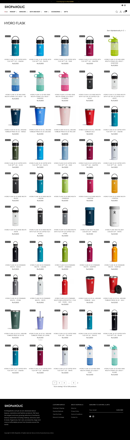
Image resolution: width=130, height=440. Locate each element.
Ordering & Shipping (58, 408)
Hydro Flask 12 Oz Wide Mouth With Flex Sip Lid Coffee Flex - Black (90, 96)
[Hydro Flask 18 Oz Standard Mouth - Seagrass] (65, 251)
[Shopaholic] (14, 7)
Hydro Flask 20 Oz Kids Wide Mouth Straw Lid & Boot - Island (114, 370)
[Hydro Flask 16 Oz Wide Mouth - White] (15, 216)
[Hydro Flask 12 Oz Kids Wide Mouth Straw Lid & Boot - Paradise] (40, 81)
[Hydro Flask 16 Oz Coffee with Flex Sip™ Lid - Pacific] (40, 149)
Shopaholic (18, 433)
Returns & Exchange (58, 417)
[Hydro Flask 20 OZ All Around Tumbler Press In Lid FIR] (15, 320)
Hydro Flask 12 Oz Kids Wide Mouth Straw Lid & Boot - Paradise (40, 96)
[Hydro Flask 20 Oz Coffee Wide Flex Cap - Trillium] (65, 320)
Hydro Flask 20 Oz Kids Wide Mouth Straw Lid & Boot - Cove (90, 370)
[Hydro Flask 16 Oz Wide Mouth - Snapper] (90, 183)
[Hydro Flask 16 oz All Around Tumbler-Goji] (90, 116)
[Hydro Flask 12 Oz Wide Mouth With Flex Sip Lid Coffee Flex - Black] (90, 81)
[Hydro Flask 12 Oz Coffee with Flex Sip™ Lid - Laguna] (15, 46)
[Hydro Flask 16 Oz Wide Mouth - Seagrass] (65, 183)
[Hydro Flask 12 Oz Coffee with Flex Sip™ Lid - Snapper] (90, 46)
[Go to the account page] (121, 12)
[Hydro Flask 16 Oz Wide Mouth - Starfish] (114, 183)
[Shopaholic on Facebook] (122, 5)
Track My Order (57, 414)
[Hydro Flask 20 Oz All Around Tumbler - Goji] (90, 285)
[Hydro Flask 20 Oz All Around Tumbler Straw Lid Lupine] (40, 320)
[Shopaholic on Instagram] (125, 5)
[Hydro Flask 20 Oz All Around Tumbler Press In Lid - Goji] (114, 285)
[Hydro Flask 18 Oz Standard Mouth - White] (40, 285)
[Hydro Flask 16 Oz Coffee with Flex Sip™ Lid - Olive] (15, 149)
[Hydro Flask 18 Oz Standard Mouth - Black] (15, 251)
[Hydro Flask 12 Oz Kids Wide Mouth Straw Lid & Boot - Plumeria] (65, 81)
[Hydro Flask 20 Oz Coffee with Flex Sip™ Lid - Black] (114, 320)
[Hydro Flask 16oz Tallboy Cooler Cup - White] (114, 216)
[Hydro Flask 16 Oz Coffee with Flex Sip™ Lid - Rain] (65, 149)
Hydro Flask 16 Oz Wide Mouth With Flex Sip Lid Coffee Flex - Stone (65, 231)
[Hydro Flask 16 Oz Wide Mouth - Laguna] (40, 183)
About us (73, 408)
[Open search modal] (117, 12)
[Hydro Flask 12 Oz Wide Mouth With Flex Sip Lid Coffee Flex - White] (114, 81)
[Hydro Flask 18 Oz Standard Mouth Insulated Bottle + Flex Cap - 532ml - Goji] (65, 285)
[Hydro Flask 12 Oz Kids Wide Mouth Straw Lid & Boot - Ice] (15, 81)
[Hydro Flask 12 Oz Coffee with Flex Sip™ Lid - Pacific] (40, 46)
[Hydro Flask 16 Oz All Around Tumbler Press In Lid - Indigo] (15, 116)
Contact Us (74, 417)
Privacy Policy (75, 411)
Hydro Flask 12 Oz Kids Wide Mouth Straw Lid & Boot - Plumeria (65, 96)
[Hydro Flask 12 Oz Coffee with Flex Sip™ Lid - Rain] (65, 46)
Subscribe (119, 410)
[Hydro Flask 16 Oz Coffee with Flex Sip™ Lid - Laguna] (114, 116)
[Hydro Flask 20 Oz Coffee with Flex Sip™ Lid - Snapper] (40, 355)
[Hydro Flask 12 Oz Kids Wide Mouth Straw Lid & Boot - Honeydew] (114, 46)
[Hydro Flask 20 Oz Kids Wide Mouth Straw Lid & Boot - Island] (114, 355)
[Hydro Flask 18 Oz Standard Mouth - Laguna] (40, 251)
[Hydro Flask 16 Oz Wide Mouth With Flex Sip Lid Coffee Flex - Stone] (65, 216)
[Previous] (51, 1)
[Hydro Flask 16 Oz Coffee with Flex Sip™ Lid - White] (114, 149)
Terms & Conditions (76, 414)
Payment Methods (58, 411)
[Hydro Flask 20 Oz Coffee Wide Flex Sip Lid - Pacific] (90, 320)
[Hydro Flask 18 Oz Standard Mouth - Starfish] (114, 251)
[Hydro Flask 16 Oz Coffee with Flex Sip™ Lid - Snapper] (90, 149)
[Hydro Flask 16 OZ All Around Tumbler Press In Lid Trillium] (65, 116)
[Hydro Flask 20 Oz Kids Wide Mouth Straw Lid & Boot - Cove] (90, 355)
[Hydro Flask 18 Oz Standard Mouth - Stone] (15, 285)
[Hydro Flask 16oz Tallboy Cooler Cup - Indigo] (90, 216)
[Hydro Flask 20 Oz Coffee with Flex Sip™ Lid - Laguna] (15, 355)
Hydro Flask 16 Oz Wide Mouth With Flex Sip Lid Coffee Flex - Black (40, 231)
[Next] (79, 1)
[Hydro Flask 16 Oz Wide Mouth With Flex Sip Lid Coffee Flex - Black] (40, 216)
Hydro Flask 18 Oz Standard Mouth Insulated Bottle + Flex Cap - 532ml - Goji (65, 300)
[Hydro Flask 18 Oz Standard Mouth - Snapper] (90, 251)
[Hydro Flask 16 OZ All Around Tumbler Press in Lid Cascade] (40, 116)
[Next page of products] (78, 383)
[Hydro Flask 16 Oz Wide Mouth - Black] (15, 183)
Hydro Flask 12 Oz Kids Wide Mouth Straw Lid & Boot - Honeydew (114, 61)
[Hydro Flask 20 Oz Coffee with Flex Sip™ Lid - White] (65, 355)
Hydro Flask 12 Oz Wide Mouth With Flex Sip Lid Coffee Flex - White (114, 96)
